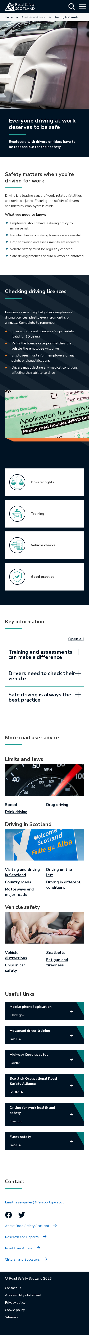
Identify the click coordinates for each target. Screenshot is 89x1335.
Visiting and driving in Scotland (22, 872)
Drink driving (16, 811)
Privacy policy (15, 1302)
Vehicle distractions (16, 955)
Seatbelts (55, 952)
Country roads (18, 882)
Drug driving (57, 804)
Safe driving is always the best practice (39, 697)
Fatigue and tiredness (57, 962)
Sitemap (11, 1317)
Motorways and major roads (19, 892)
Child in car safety (15, 968)
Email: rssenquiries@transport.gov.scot (34, 1202)
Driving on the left (59, 872)
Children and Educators (22, 1259)
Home (9, 17)
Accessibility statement (23, 1295)
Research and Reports (22, 1237)
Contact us (13, 1288)
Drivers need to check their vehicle (41, 676)
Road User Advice (33, 17)
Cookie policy (15, 1310)
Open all (76, 639)
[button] (71, 6)
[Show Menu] (82, 6)
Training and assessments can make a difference (40, 655)
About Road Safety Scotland (27, 1225)
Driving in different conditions (63, 885)
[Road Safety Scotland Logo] (25, 6)
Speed (11, 804)
